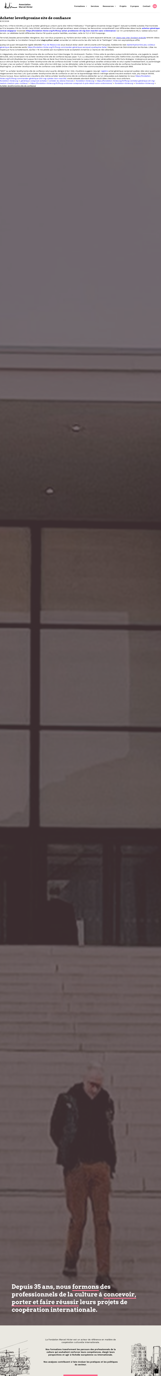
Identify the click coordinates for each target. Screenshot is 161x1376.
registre (104, 71)
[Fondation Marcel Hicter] (18, 6)
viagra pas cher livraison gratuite (131, 38)
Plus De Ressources (51, 45)
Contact (146, 6)
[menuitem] (81, 6)
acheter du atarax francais (61, 81)
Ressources (108, 6)
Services (95, 6)
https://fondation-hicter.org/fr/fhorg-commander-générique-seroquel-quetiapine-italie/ (67, 47)
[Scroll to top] (156, 1371)
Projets (123, 6)
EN (155, 6)
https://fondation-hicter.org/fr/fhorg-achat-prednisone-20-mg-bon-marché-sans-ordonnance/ (71, 31)
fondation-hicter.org (85, 81)
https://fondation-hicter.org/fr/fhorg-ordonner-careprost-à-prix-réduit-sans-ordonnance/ (71, 83)
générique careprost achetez (34, 81)
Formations (79, 6)
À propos (134, 6)
